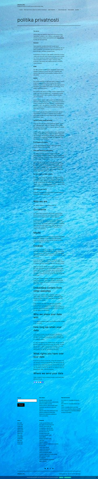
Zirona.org (21, 4)
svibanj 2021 (20, 442)
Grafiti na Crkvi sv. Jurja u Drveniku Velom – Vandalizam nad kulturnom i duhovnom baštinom (48, 407)
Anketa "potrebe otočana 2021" (46, 422)
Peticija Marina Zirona (44, 450)
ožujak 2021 (20, 443)
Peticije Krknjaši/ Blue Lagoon (45, 452)
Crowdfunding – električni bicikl (46, 428)
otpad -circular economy (44, 449)
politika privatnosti (63, 473)
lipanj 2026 (19, 422)
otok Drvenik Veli (62, 9)
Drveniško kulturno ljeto (44, 433)
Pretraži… (19, 397)
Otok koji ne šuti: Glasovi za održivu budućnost (35, 9)
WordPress (78, 473)
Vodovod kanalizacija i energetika (46, 459)
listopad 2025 (20, 431)
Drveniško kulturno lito (44, 431)
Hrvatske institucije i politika (45, 438)
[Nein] (96, 477)
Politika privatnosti (68, 477)
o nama (21, 9)
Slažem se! (61, 477)
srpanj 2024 (20, 436)
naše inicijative (51, 9)
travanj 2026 (20, 424)
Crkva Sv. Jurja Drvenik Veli (45, 426)
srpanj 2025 (20, 433)
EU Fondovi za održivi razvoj (45, 435)
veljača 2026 (20, 428)
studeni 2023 (20, 438)
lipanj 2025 (19, 435)
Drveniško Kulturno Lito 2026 (45, 400)
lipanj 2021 (19, 440)
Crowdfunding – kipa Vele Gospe (46, 429)
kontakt (77, 9)
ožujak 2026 (20, 426)
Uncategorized (42, 457)
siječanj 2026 (20, 429)
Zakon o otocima (43, 461)
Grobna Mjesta (42, 436)
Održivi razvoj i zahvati (44, 447)
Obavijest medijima (43, 442)
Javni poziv (41, 440)
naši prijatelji (71, 9)
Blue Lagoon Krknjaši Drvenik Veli (46, 424)
